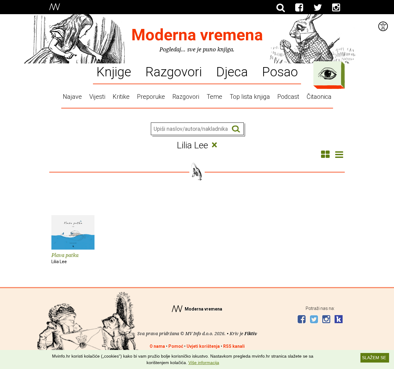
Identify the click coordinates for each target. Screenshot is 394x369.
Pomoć (175, 346)
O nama (157, 346)
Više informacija (203, 362)
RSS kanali (234, 346)
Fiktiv (250, 333)
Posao (280, 71)
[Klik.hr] (339, 320)
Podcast (288, 96)
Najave (72, 96)
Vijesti (97, 96)
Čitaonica (319, 96)
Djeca (232, 71)
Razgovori (173, 71)
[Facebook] (299, 7)
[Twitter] (318, 7)
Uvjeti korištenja (203, 346)
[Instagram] (336, 7)
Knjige (113, 71)
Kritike (121, 96)
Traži (236, 129)
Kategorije (327, 73)
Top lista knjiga (250, 96)
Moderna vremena (197, 35)
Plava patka (64, 258)
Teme (214, 96)
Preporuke (151, 96)
